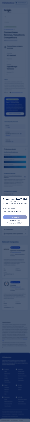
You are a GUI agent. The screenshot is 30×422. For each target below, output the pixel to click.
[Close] (27, 197)
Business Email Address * (9, 208)
